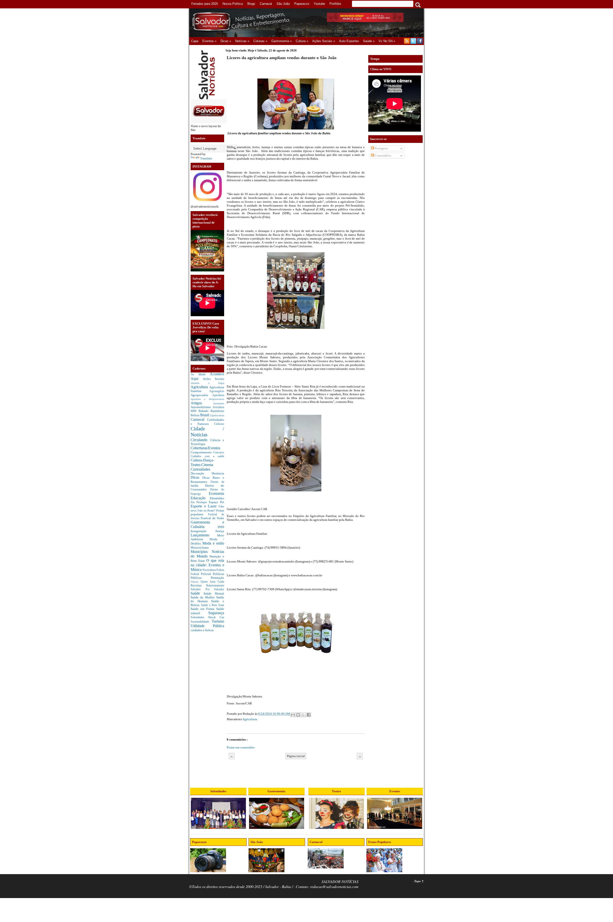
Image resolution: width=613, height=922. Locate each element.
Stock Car (216, 617)
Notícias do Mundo (207, 554)
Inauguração (203, 531)
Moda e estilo (213, 543)
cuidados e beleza (202, 630)
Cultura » (302, 41)
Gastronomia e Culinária (207, 524)
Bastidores (217, 411)
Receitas (198, 585)
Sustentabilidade (201, 621)
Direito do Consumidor (207, 487)
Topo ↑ (419, 881)
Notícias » (242, 41)
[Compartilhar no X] (303, 714)
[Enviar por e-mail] (292, 714)
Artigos (202, 403)
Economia (216, 493)
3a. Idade (200, 374)
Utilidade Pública (207, 626)
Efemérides (217, 498)
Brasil (205, 415)
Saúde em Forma (203, 609)
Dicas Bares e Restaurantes (207, 479)
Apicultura (218, 395)
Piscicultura (209, 570)
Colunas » (260, 41)
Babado (205, 411)
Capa (194, 41)
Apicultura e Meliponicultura (207, 399)
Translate (206, 158)
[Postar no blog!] (298, 714)
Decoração (201, 473)
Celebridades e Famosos (207, 422)
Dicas (196, 477)
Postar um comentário (241, 747)
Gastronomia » (281, 41)
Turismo (218, 621)
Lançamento (204, 535)
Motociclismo (200, 547)
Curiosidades (200, 469)
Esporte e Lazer (205, 506)
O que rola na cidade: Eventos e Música (207, 564)
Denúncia (218, 473)
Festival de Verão (212, 518)
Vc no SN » (387, 41)
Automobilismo (201, 407)
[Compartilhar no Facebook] (308, 714)
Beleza (195, 415)
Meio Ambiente (207, 537)
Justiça (219, 531)
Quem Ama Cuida (212, 581)
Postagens (381, 148)
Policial (207, 574)
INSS (221, 527)
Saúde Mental (214, 593)
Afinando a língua (207, 383)
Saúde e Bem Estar (212, 605)
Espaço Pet (216, 502)
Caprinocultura (217, 415)
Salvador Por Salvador (207, 589)
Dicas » (226, 41)
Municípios (201, 552)
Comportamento (202, 452)
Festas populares (207, 512)
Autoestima (218, 403)
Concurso (218, 452)
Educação (200, 498)
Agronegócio (216, 391)
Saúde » (369, 41)
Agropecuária (201, 395)
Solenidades (199, 617)
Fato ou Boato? (207, 510)
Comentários (382, 155)
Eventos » (209, 41)
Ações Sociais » (323, 41)
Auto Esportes (349, 41)
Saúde (197, 593)
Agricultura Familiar (207, 389)
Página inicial (296, 756)
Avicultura (218, 407)
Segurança (216, 613)
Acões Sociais (213, 379)
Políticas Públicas (207, 575)
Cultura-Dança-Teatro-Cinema (202, 462)
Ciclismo (219, 424)
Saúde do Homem (207, 599)
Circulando (200, 440)
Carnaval (199, 419)
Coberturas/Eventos (205, 448)
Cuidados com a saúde (207, 456)
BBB (195, 411)
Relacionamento (215, 585)
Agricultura (200, 387)
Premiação (217, 577)
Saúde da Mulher (203, 597)
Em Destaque (200, 502)
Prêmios (196, 581)
